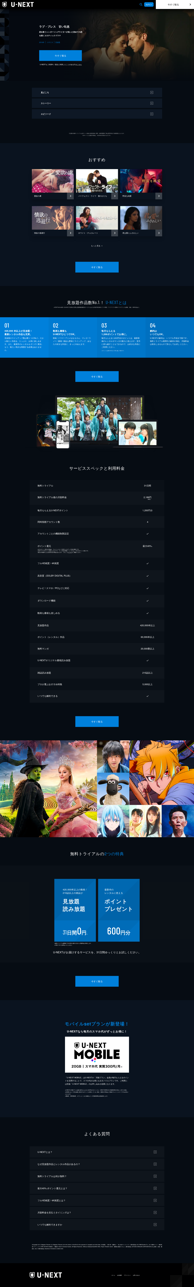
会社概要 (119, 1275)
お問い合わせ (136, 1275)
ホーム (113, 1275)
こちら (79, 64)
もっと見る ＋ (97, 245)
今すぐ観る (173, 4)
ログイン (149, 4)
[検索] (141, 4)
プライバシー (127, 1275)
